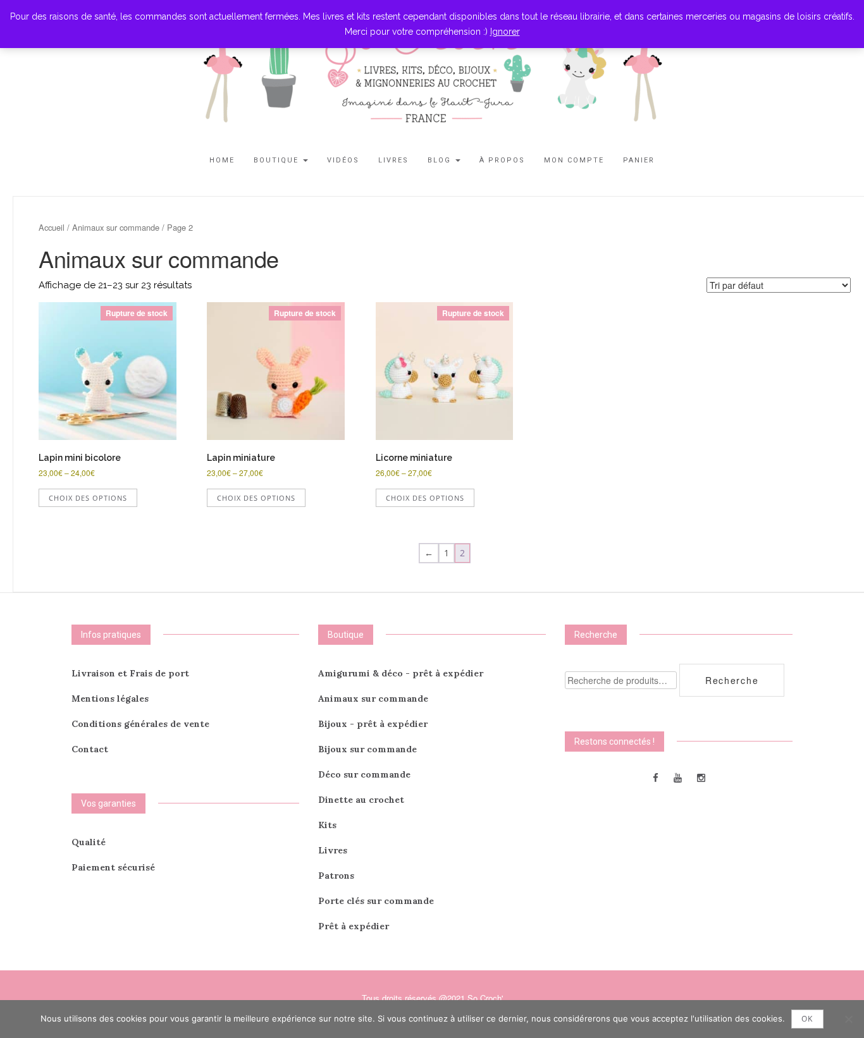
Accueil (52, 227)
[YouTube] (677, 777)
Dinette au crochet (361, 799)
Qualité (88, 842)
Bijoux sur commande (367, 749)
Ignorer (505, 32)
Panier (639, 160)
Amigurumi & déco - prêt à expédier (400, 673)
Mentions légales (110, 698)
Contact (89, 749)
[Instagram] (701, 777)
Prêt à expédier (353, 926)
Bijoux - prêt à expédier (373, 724)
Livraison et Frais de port (130, 673)
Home (222, 160)
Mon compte (574, 160)
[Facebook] (656, 777)
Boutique (278, 160)
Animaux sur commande (115, 227)
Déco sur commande (364, 774)
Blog (441, 160)
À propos (502, 160)
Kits (327, 825)
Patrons (336, 875)
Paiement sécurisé (113, 867)
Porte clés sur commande (376, 901)
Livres (393, 160)
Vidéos (343, 160)
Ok (807, 1018)
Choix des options (88, 498)
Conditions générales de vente (140, 724)
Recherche (731, 680)
